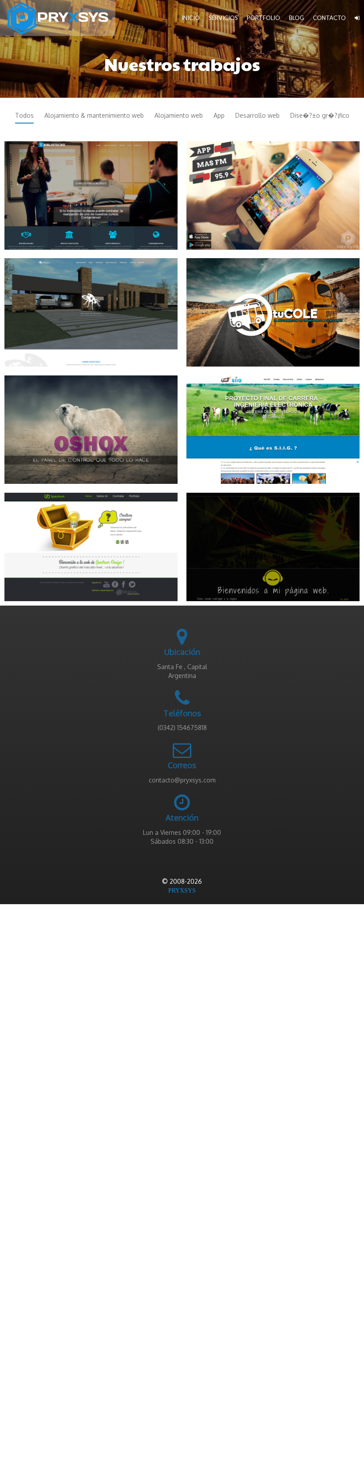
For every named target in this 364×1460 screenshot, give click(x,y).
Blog (296, 17)
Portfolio (263, 17)
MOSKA (91, 308)
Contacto (329, 17)
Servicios (223, 17)
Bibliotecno (91, 191)
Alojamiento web (178, 115)
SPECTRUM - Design (91, 542)
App (219, 115)
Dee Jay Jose (273, 542)
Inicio (191, 17)
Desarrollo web (257, 115)
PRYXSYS (182, 890)
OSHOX (91, 425)
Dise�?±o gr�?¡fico (319, 115)
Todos (24, 115)
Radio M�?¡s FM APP (273, 191)
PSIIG (273, 425)
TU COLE (273, 308)
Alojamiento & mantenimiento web (94, 115)
